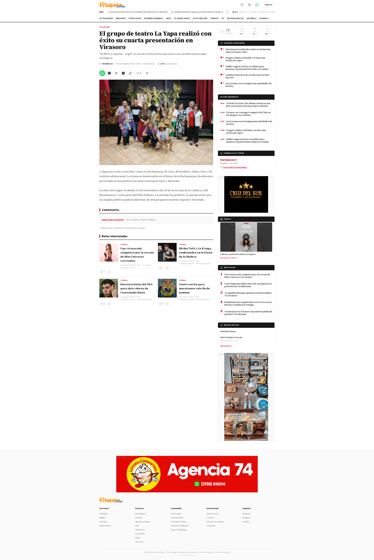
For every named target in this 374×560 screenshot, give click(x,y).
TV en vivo (139, 542)
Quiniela (252, 18)
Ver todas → (226, 346)
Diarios (263, 18)
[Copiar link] (130, 73)
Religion (121, 18)
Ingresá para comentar (113, 219)
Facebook (246, 513)
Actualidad (106, 18)
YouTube (245, 521)
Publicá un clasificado (179, 525)
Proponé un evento (178, 521)
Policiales (135, 18)
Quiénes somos (213, 513)
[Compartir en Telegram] (123, 73)
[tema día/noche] (249, 4)
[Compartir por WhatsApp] (102, 73)
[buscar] (242, 4)
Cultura (104, 27)
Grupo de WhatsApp (179, 530)
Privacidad (211, 525)
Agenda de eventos (142, 521)
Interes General (153, 18)
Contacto (210, 517)
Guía (168, 18)
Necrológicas (235, 18)
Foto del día (200, 18)
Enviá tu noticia (177, 517)
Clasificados (182, 18)
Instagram (246, 517)
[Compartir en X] (116, 73)
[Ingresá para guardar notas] (147, 73)
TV (222, 18)
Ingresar (268, 4)
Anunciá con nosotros (215, 521)
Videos (214, 18)
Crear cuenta (176, 513)
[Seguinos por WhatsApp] (257, 4)
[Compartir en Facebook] (109, 73)
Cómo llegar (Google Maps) (235, 167)
